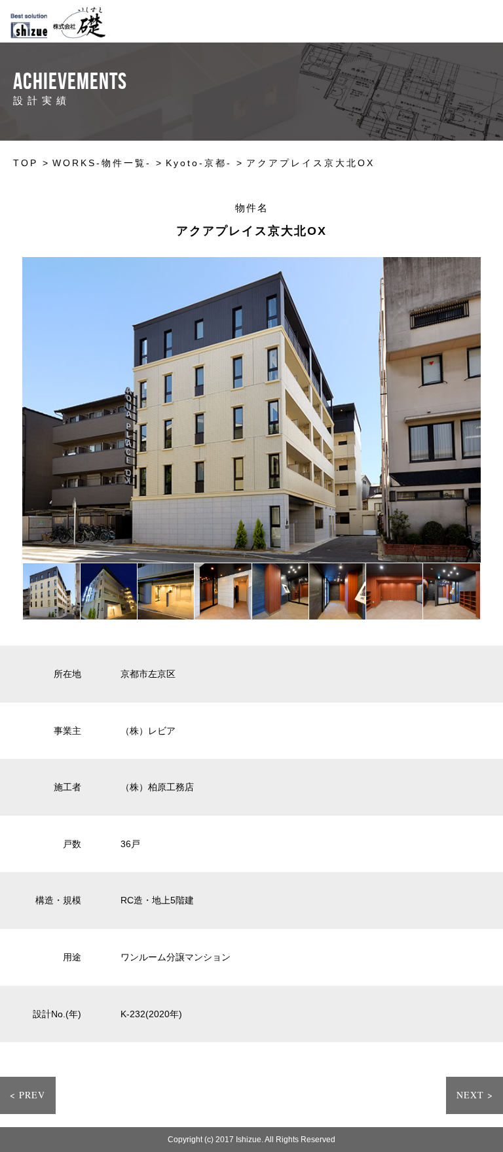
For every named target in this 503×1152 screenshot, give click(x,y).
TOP (25, 163)
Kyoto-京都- (199, 163)
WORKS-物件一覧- (101, 163)
